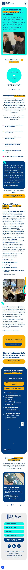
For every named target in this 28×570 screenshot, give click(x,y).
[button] (12, 89)
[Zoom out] (22, 425)
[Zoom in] (22, 423)
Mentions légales (14, 553)
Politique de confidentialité (14, 555)
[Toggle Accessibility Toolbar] (2, 567)
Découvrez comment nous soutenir (14, 383)
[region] (14, 436)
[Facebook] (9, 546)
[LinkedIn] (14, 546)
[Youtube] (19, 546)
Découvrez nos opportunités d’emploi (14, 196)
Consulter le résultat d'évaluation (14, 361)
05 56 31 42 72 (11, 404)
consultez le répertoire (13, 344)
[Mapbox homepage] (7, 450)
